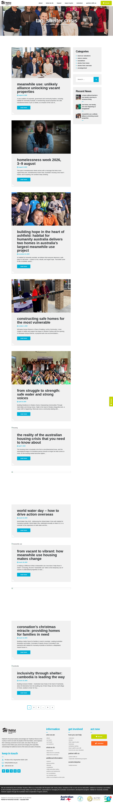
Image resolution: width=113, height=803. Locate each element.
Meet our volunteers (84, 56)
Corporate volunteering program (78, 758)
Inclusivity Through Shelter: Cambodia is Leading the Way (41, 675)
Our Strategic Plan (51, 775)
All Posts (52, 24)
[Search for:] (87, 79)
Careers (49, 761)
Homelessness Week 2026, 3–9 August (39, 161)
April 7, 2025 (22, 446)
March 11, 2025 (23, 638)
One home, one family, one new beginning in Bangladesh (89, 106)
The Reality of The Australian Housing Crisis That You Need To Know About (41, 438)
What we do (50, 750)
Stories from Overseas (85, 65)
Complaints (50, 767)
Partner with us (73, 756)
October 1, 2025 (23, 326)
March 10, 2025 (23, 680)
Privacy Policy (50, 763)
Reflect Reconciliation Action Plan (56, 777)
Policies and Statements (53, 771)
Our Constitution (51, 773)
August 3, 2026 (23, 167)
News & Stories (82, 58)
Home (46, 24)
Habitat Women (73, 765)
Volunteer (71, 738)
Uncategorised (82, 68)
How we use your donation (76, 750)
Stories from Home (83, 63)
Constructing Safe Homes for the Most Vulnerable (40, 320)
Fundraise (71, 744)
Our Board (49, 742)
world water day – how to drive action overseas (38, 512)
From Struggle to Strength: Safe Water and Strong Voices (38, 394)
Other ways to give (74, 742)
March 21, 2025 (23, 518)
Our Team (49, 740)
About (48, 738)
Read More (23, 107)
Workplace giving (73, 746)
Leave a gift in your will (75, 748)
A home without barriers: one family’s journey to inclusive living (90, 97)
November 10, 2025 (24, 254)
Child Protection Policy (53, 769)
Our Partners (50, 744)
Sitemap (49, 765)
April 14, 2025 (22, 401)
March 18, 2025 (23, 562)
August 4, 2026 (23, 95)
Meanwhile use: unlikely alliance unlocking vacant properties (38, 88)
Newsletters (81, 60)
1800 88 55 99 (9, 766)
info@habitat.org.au (11, 762)
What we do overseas (52, 754)
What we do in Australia (53, 752)
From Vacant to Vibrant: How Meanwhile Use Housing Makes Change (40, 555)
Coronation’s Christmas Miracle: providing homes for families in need (38, 630)
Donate (71, 740)
